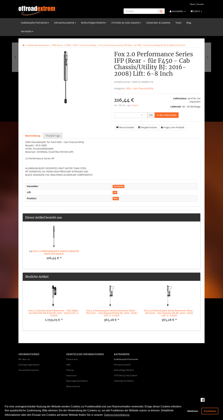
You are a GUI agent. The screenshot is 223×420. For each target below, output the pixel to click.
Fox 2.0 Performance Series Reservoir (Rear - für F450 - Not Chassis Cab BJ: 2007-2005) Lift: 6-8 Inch (169, 313)
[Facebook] (203, 400)
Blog (188, 22)
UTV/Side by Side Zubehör (125, 22)
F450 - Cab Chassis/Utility (139, 88)
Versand (134, 105)
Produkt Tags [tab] (53, 135)
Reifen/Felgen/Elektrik (93, 22)
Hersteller (26, 31)
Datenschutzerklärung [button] (116, 414)
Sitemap (70, 370)
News (192, 4)
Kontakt (200, 4)
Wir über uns (24, 359)
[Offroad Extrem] (47, 11)
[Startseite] (23, 45)
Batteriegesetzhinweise (77, 380)
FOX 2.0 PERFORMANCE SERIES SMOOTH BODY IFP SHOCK (55, 252)
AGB (68, 364)
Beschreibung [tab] (32, 135)
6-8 (115, 192)
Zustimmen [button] (210, 411)
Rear (116, 198)
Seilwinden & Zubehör (158, 22)
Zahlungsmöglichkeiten (29, 364)
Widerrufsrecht (73, 386)
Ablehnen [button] (192, 411)
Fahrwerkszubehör (64, 22)
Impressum (71, 375)
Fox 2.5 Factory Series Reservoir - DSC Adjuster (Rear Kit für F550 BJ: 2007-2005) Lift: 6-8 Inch (54, 313)
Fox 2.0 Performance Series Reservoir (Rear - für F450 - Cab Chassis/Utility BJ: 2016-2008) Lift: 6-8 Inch (111, 313)
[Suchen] (161, 11)
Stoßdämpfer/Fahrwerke (34, 22)
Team (178, 22)
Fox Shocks (118, 186)
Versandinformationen (28, 370)
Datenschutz (72, 359)
